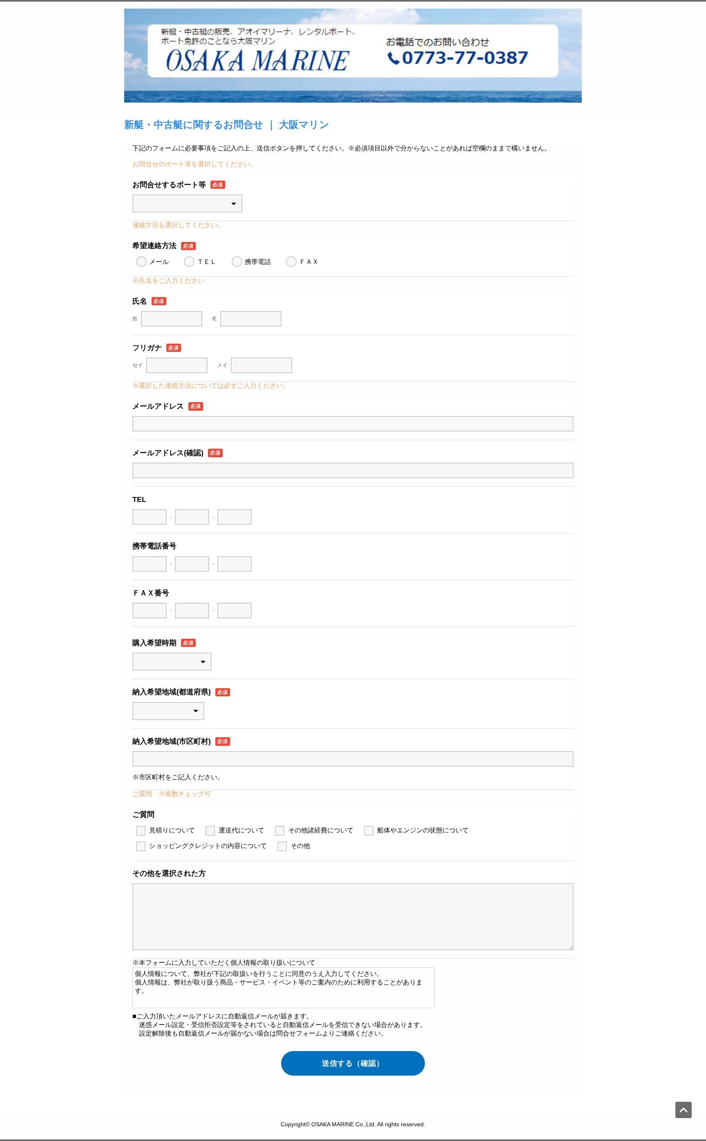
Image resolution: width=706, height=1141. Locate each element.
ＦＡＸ (309, 261)
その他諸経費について (320, 830)
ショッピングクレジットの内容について (208, 845)
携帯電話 (258, 261)
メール (159, 261)
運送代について (241, 830)
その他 (300, 845)
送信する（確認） (353, 1063)
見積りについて (172, 830)
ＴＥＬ (207, 261)
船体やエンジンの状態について (423, 830)
